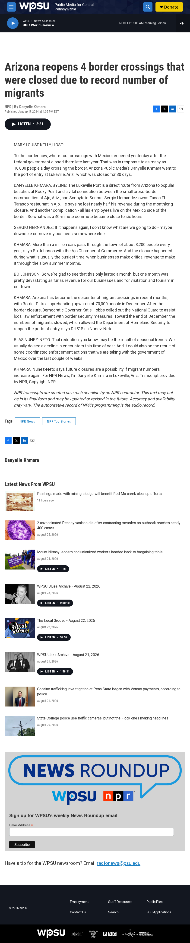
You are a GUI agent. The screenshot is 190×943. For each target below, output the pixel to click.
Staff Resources (120, 902)
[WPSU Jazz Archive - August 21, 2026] (20, 662)
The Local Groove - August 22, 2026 (66, 620)
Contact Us (78, 912)
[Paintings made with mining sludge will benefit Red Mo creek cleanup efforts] (20, 501)
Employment (79, 902)
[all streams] (183, 23)
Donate (171, 7)
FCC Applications (159, 912)
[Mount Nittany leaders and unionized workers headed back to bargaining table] (20, 560)
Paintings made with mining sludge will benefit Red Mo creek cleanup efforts (99, 494)
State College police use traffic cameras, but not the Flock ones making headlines (102, 718)
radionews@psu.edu (118, 863)
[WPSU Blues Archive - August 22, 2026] (20, 594)
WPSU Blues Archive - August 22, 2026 (68, 586)
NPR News (27, 421)
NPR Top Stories (59, 421)
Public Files (155, 902)
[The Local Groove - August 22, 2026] (20, 628)
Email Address (21, 825)
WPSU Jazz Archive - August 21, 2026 (68, 655)
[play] (12, 23)
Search (113, 912)
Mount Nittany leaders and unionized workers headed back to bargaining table (100, 552)
